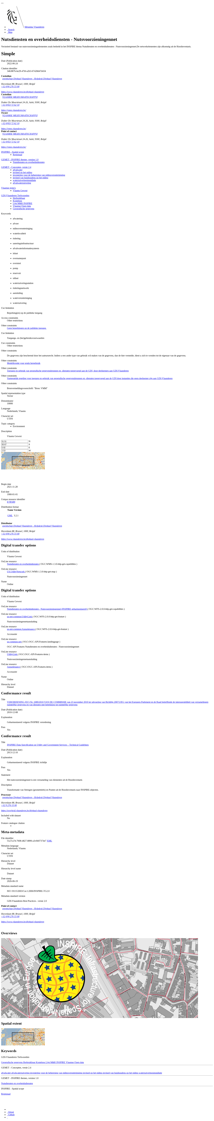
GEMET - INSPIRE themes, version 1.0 (19, 159)
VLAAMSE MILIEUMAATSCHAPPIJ (20, 97)
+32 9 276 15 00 (9, 805)
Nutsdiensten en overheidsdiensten (29, 162)
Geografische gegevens (23, 208)
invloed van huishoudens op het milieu (30, 177)
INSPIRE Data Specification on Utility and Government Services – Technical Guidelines (48, 745)
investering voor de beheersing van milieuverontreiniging (39, 175)
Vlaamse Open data (22, 206)
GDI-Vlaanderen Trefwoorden (15, 195)
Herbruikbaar (19, 198)
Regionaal (17, 154)
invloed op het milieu (22, 172)
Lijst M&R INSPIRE (22, 203)
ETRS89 (11, 502)
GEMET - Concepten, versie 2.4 (16, 167)
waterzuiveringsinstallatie (24, 180)
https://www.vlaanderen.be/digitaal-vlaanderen (22, 92)
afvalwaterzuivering (22, 183)
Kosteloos (17, 201)
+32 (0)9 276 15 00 (10, 86)
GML (10, 515)
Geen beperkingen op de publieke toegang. (26, 328)
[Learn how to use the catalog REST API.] (7, 1117)
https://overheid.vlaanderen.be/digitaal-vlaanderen (24, 810)
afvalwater (17, 170)
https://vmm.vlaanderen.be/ (13, 110)
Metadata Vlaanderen (34, 27)
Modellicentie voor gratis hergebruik (23, 363)
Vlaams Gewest (20, 190)
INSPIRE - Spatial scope (12, 152)
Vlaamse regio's (8, 188)
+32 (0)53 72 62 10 (10, 105)
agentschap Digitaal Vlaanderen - (32, 78)
